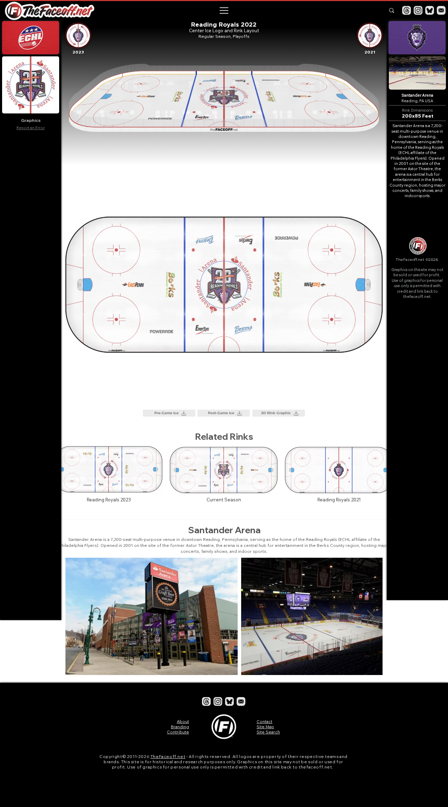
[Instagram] (418, 10)
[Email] (441, 10)
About (183, 721)
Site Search (268, 732)
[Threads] (406, 10)
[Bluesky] (429, 10)
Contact (264, 721)
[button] (224, 10)
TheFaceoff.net (167, 756)
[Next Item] (370, 616)
